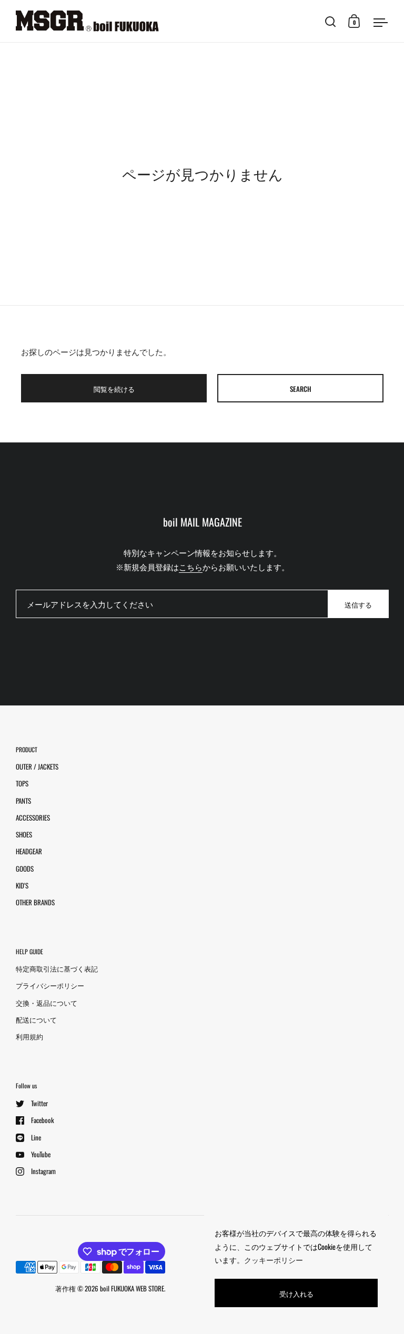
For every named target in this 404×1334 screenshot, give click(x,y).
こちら (191, 566)
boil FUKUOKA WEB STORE (132, 1288)
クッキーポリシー (273, 1259)
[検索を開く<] (330, 21)
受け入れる (296, 1293)
